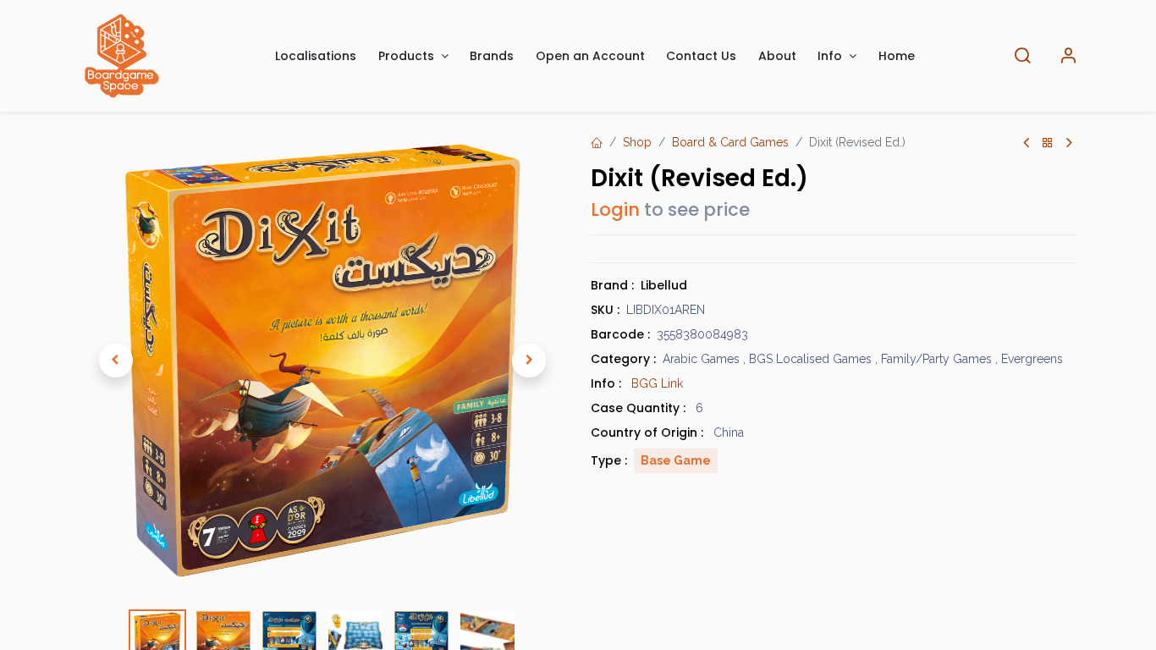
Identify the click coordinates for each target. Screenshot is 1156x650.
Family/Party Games (936, 359)
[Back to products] (1048, 143)
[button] (116, 360)
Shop (637, 142)
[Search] (1022, 56)
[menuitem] (316, 56)
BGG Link (657, 383)
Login (615, 209)
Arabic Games (701, 359)
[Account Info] (1068, 56)
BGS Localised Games (810, 359)
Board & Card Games (730, 142)
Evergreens (1032, 359)
